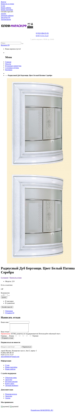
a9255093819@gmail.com (10, 357)
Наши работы (10, 369)
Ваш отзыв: (5, 332)
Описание (9, 311)
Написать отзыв (16, 278)
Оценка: (4, 336)
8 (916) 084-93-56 (42, 33)
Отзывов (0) (9, 313)
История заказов (11, 381)
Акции (7, 398)
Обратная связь (11, 378)
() (5, 45)
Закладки (8, 380)
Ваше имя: (5, 322)
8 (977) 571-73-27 (42, 36)
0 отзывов (4, 278)
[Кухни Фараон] (17, 31)
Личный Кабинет (11, 385)
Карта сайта (9, 383)
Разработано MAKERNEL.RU (42, 410)
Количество (5, 293)
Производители (11, 394)
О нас (7, 365)
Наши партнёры (11, 367)
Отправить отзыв (7, 338)
